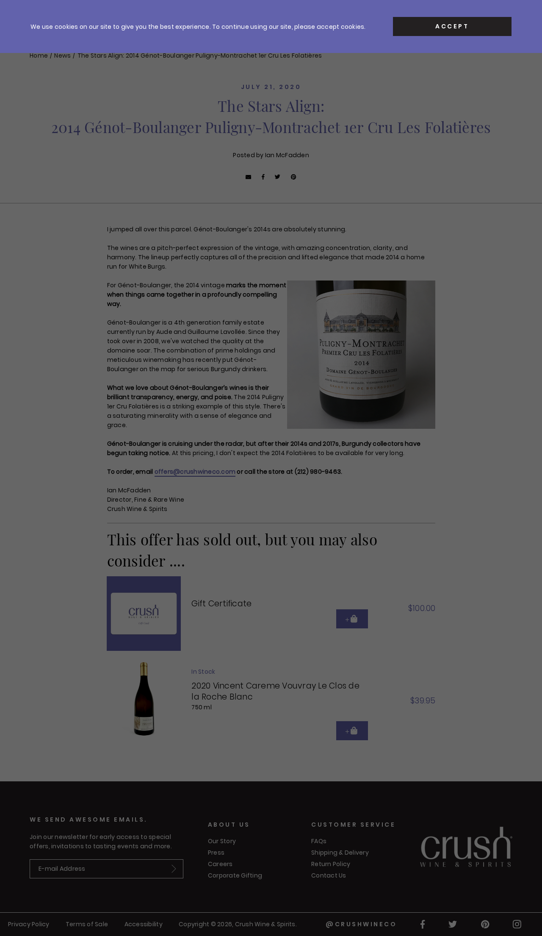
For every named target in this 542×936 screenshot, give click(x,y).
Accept (452, 26)
